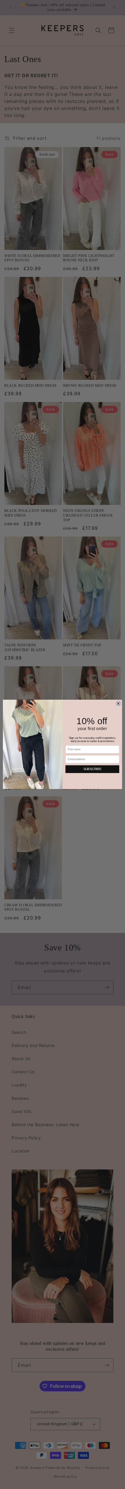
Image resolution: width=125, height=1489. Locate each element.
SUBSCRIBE (92, 769)
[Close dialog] (118, 703)
